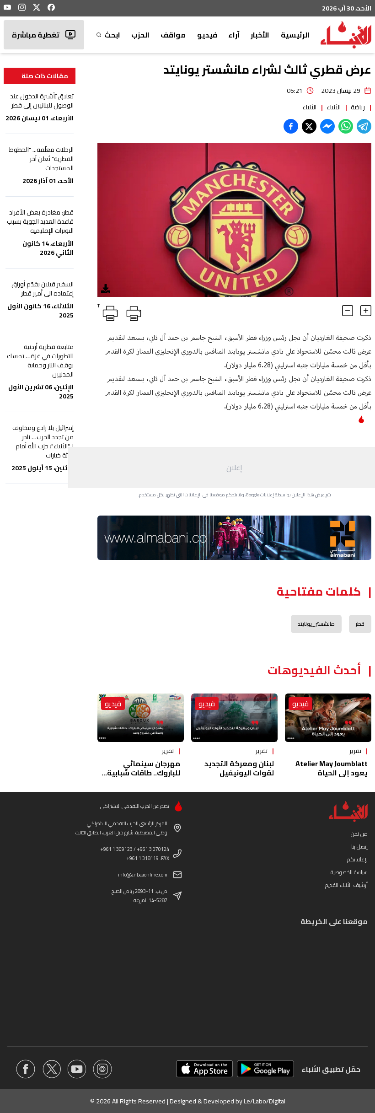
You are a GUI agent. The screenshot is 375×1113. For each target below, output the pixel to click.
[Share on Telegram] (364, 126)
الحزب (140, 34)
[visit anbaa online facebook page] (26, 1069)
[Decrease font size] (347, 310)
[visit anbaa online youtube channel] (77, 1069)
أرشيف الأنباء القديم (346, 885)
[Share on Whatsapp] (345, 126)
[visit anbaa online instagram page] (102, 1069)
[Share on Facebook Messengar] (327, 126)
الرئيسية (295, 34)
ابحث (112, 34)
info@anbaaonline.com (142, 874)
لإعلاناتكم (357, 859)
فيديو (207, 34)
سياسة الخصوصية (349, 872)
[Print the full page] (132, 311)
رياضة (358, 107)
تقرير (355, 751)
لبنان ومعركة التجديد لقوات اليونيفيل (239, 768)
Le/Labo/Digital (264, 1101)
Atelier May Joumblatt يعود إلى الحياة (331, 768)
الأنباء (334, 107)
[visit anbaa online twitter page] (51, 1069)
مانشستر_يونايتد (316, 623)
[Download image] (105, 288)
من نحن (359, 833)
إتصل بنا (359, 846)
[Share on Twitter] (309, 126)
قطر (360, 623)
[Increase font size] (365, 310)
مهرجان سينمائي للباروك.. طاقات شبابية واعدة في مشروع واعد (143, 773)
